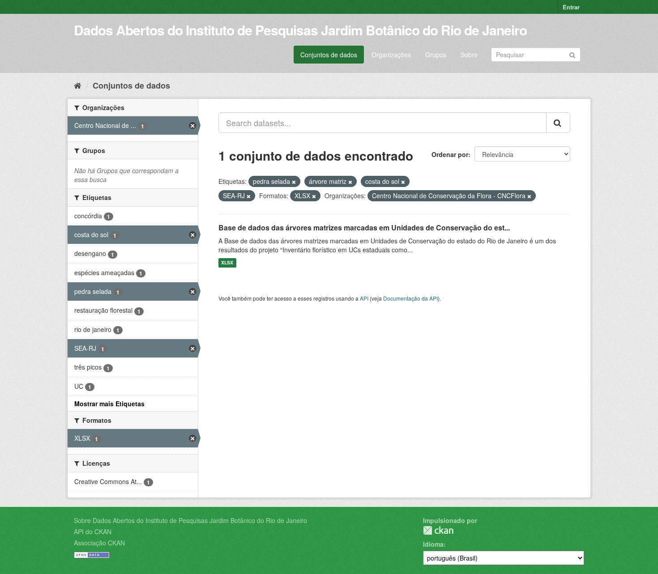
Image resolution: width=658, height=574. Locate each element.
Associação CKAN (99, 542)
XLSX (227, 262)
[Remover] (294, 181)
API (364, 298)
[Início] (77, 85)
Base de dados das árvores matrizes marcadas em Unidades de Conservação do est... (364, 227)
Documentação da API (410, 298)
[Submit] (572, 54)
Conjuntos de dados (328, 54)
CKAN (438, 530)
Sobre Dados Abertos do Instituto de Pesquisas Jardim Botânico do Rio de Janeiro (190, 520)
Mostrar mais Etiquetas (109, 403)
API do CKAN (92, 531)
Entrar (571, 7)
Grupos (435, 54)
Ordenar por (450, 154)
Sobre (469, 54)
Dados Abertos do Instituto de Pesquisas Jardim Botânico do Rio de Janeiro (300, 29)
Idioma (433, 544)
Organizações (391, 54)
